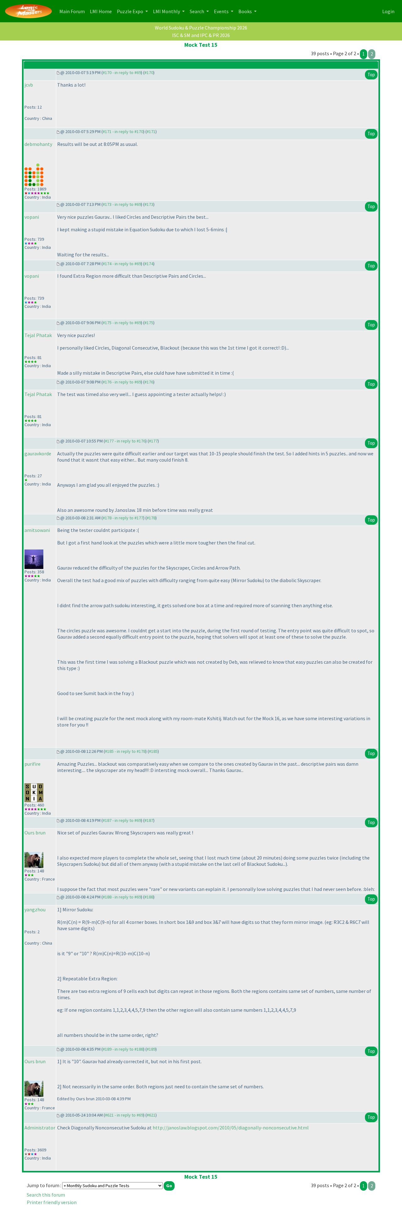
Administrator (39, 1127)
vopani (31, 217)
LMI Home (102, 11)
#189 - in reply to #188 (123, 1049)
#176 (148, 382)
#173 (148, 204)
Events (222, 11)
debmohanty (38, 144)
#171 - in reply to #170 (123, 131)
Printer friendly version (52, 1202)
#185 (153, 751)
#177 (153, 441)
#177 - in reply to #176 (125, 441)
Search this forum (46, 1195)
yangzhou (35, 909)
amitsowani (37, 530)
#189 (151, 1049)
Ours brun (35, 832)
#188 (148, 897)
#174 (148, 263)
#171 (151, 131)
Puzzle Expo (130, 11)
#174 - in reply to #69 (122, 263)
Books (245, 11)
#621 (151, 1115)
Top (371, 75)
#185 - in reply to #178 (125, 751)
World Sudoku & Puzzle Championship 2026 (201, 27)
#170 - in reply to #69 (122, 72)
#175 (148, 322)
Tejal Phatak (38, 335)
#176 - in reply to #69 (122, 382)
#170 (148, 72)
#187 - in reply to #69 (122, 820)
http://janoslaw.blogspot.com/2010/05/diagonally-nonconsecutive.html (231, 1127)
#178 (151, 518)
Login (388, 11)
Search (197, 11)
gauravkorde (37, 453)
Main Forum (73, 11)
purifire (32, 764)
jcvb (28, 85)
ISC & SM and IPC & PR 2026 (201, 35)
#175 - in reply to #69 (122, 322)
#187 (148, 820)
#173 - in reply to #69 (122, 204)
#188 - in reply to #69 (122, 897)
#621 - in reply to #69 (124, 1115)
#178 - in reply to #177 (123, 518)
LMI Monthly (167, 11)
